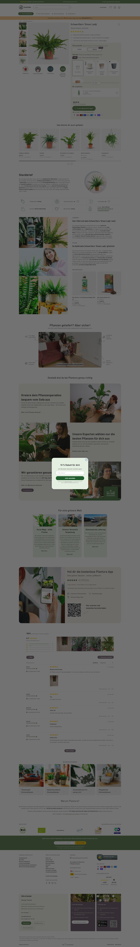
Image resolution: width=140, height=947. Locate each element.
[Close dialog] (86, 459)
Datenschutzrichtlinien (68, 481)
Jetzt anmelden (70, 478)
